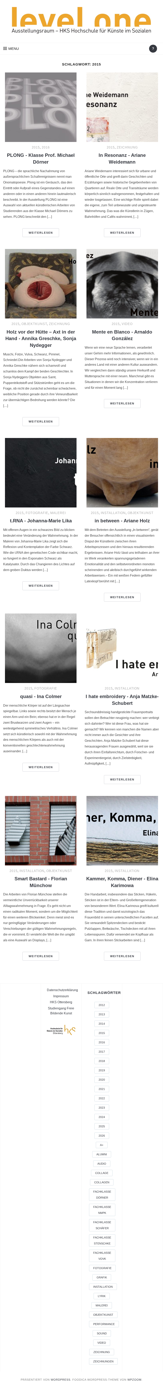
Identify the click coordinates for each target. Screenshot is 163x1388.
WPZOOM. (135, 1379)
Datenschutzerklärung (62, 990)
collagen (101, 1182)
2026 (102, 1135)
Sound (102, 1333)
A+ (101, 1145)
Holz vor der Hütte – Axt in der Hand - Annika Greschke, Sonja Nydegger (40, 338)
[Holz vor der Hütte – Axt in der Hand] (41, 283)
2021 (102, 1089)
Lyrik (102, 1296)
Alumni (101, 1154)
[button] (11, 49)
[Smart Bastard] (41, 830)
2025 (102, 1126)
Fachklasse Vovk (102, 1255)
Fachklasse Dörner (102, 1194)
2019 (102, 1070)
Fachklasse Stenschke (102, 1240)
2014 (102, 1023)
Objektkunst (34, 324)
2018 (102, 1061)
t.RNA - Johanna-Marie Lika (41, 520)
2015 (36, 147)
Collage (101, 1173)
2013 (102, 1014)
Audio (101, 1163)
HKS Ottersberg (61, 1002)
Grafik (102, 1277)
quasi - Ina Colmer (41, 696)
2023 (102, 1107)
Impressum (61, 996)
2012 (102, 1005)
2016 (46, 147)
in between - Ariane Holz (122, 520)
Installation (113, 513)
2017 (102, 1051)
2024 (102, 1117)
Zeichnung (127, 147)
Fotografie (37, 513)
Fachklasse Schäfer (102, 1225)
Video (127, 324)
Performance (104, 1324)
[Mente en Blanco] (122, 283)
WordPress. (61, 1379)
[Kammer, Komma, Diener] (122, 830)
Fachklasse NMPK (102, 1209)
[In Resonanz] (122, 107)
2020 (102, 1079)
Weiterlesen (41, 232)
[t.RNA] (41, 472)
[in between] (122, 472)
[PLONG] (41, 107)
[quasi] (41, 648)
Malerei (58, 513)
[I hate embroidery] (122, 648)
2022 (102, 1098)
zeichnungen (103, 1361)
